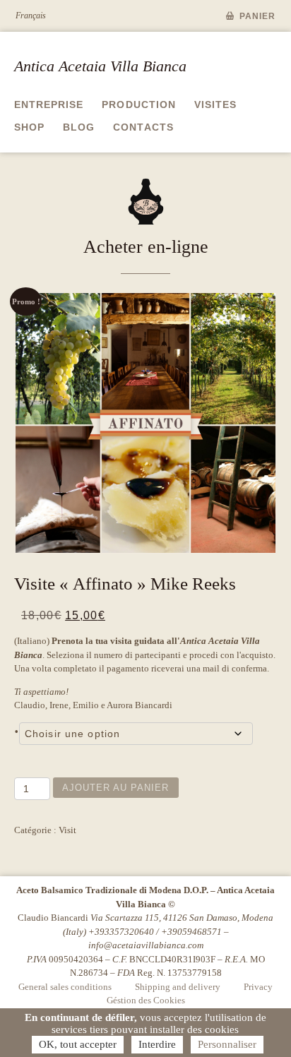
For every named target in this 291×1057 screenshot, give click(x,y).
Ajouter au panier (116, 787)
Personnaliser (227, 1044)
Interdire (157, 1044)
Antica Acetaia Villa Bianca (100, 66)
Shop (29, 127)
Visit (67, 830)
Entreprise (48, 104)
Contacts (143, 127)
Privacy (258, 986)
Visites (215, 104)
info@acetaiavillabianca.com (145, 945)
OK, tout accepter (78, 1044)
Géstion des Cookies (146, 1000)
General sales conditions (65, 986)
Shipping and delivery (177, 986)
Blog (79, 127)
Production (138, 104)
